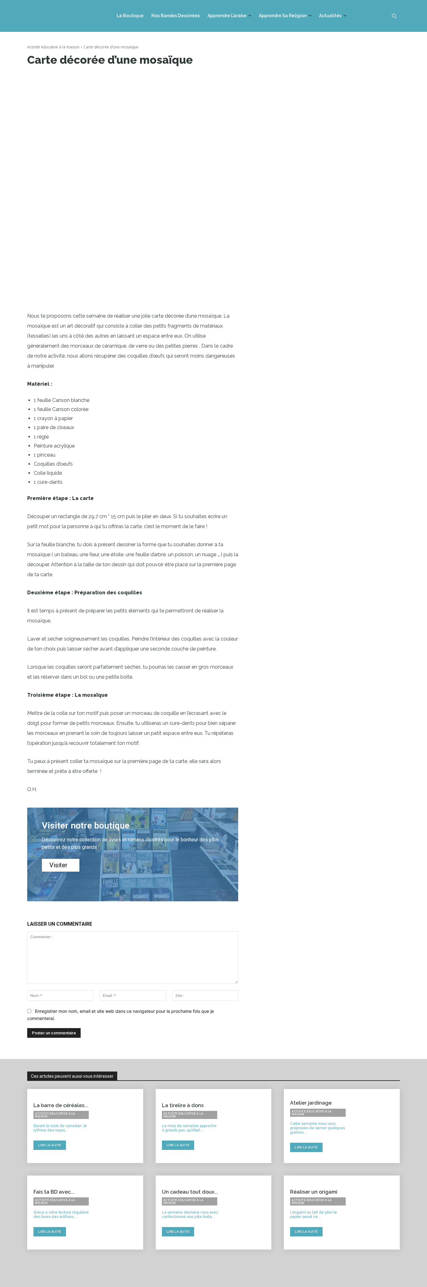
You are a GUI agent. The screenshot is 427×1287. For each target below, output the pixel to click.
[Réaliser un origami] (377, 1213)
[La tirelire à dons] (248, 1126)
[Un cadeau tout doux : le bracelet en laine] (248, 1213)
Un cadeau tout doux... (190, 1192)
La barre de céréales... (60, 1105)
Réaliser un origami (313, 1192)
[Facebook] (78, 79)
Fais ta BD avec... (53, 1192)
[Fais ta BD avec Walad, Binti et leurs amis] (120, 1213)
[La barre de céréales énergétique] (120, 1126)
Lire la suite (49, 1145)
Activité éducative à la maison (53, 47)
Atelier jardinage (311, 1103)
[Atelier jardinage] (377, 1126)
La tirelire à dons (182, 1105)
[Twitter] (93, 79)
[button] (394, 16)
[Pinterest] (107, 79)
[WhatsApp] (121, 79)
